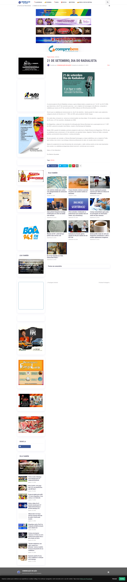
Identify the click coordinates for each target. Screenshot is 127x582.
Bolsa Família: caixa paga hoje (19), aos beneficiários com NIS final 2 (35, 487)
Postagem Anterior (53, 282)
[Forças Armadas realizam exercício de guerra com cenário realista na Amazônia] (78, 182)
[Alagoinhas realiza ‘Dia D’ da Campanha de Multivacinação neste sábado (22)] (22, 526)
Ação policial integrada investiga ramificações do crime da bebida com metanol (56, 213)
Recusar (114, 578)
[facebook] (109, 6)
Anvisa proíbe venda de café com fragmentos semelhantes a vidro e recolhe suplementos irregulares (99, 235)
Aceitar (122, 578)
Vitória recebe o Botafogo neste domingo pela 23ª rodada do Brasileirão (34, 478)
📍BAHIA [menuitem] (56, 2)
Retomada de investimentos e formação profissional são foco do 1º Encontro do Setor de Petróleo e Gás (30, 264)
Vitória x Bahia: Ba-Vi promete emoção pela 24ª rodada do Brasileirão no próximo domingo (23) (34, 506)
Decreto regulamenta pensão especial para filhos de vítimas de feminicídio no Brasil (99, 191)
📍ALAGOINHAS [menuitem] (38, 2)
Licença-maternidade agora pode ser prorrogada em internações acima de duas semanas (99, 213)
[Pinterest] (73, 165)
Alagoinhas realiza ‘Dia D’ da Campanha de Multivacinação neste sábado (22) (35, 526)
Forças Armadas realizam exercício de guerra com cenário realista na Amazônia (78, 191)
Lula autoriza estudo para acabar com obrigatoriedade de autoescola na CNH (57, 191)
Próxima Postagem (104, 282)
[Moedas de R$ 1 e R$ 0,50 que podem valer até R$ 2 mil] (57, 226)
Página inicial (50, 57)
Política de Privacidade (86, 578)
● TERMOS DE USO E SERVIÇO (39, 5)
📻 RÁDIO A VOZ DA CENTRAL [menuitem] (84, 2)
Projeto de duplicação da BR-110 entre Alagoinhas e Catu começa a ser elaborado (35, 496)
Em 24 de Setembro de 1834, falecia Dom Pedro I (55, 256)
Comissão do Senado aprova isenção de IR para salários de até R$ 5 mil (78, 235)
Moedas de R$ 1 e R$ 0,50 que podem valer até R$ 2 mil (55, 234)
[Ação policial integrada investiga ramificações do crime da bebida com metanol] (57, 204)
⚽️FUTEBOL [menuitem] (72, 2)
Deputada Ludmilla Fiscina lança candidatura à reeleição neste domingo (35, 557)
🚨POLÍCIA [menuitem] (63, 2)
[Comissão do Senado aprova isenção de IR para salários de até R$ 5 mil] (78, 226)
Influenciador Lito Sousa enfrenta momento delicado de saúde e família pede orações (35, 516)
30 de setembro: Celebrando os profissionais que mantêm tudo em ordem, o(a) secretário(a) (78, 213)
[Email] (77, 165)
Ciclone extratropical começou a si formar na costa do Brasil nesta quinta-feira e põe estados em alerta (35, 535)
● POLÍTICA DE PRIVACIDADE (24, 5)
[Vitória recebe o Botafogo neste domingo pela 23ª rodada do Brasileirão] (22, 479)
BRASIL (57, 57)
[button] (107, 2)
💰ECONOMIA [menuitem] (47, 2)
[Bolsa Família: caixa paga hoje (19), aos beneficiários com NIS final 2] (22, 488)
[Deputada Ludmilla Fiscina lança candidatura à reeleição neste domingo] (22, 558)
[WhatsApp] (70, 165)
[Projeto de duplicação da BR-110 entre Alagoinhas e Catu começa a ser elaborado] (22, 496)
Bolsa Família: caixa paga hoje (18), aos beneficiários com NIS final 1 (31, 466)
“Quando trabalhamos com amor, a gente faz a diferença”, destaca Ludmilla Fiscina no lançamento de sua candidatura (35, 547)
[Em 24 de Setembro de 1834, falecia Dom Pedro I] (57, 248)
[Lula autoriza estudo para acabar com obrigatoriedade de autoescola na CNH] (57, 182)
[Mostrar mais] (80, 165)
